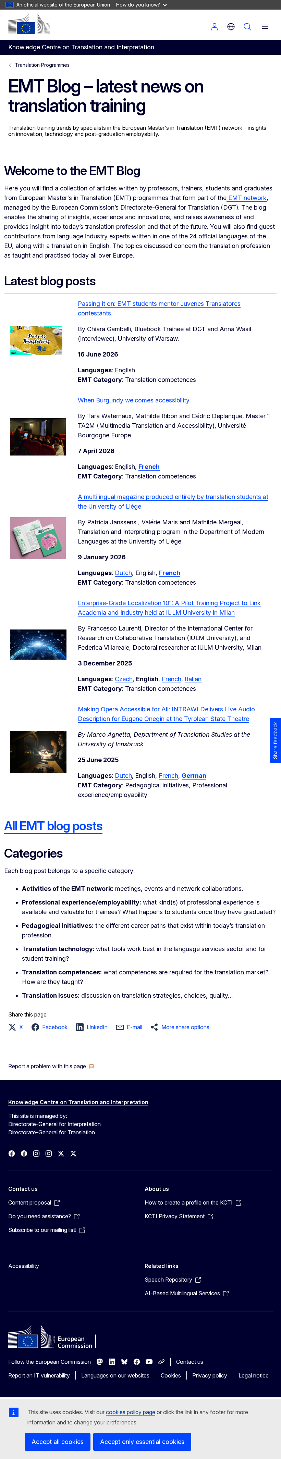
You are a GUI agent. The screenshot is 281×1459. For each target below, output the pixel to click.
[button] (17, 1027)
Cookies (171, 1375)
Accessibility (23, 1265)
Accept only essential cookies (142, 1441)
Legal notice (254, 1375)
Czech (124, 679)
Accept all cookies (58, 1441)
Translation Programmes (42, 65)
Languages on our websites (115, 1375)
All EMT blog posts (53, 825)
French (171, 679)
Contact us (189, 1361)
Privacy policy (209, 1375)
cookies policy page (130, 1412)
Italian (193, 679)
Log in (214, 26)
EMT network (247, 197)
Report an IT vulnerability (39, 1375)
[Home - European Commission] (29, 24)
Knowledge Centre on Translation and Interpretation (78, 1102)
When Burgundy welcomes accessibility (134, 400)
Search (247, 26)
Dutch (123, 572)
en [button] (231, 26)
